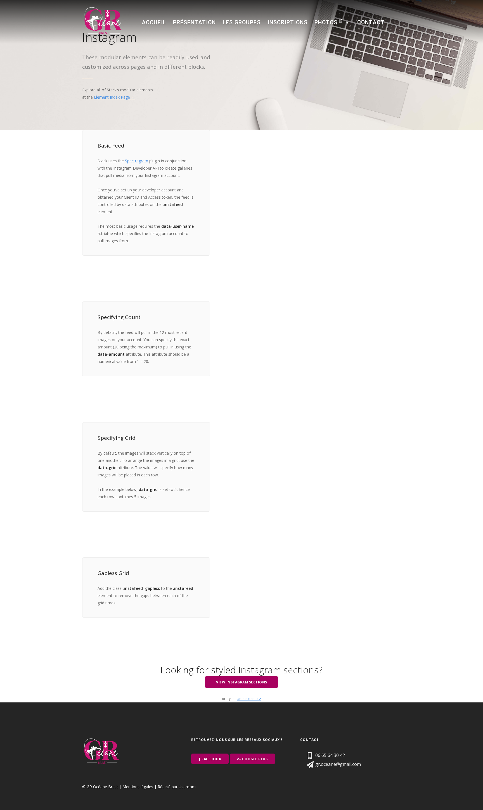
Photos (326, 22)
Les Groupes (242, 22)
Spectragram (136, 160)
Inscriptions (287, 22)
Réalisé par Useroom (177, 786)
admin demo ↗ (249, 698)
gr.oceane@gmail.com (337, 764)
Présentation (194, 22)
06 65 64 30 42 (329, 755)
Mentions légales (137, 786)
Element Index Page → (114, 97)
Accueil (154, 22)
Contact (371, 22)
